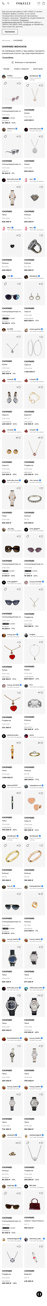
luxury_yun (11, 634)
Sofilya (10, 76)
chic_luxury (34, 480)
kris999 (10, 329)
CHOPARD (7, 108)
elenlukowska (12, 735)
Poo (31, 685)
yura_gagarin (35, 529)
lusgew (32, 634)
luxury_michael (35, 582)
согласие (27, 24)
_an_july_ (10, 529)
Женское (6, 40)
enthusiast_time (36, 988)
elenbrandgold (35, 1135)
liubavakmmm (35, 886)
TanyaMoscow (35, 785)
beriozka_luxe (35, 129)
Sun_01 (10, 886)
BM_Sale (33, 1185)
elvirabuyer (34, 76)
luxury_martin (12, 939)
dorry (32, 735)
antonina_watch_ (36, 1239)
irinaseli (10, 379)
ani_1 (31, 179)
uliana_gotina (35, 329)
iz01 (8, 276)
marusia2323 (12, 785)
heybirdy (10, 1185)
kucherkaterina (13, 1038)
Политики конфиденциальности (15, 21)
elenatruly (33, 276)
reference (11, 129)
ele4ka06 (11, 1135)
